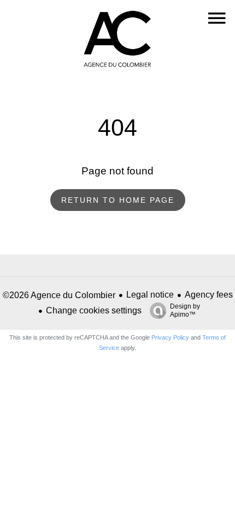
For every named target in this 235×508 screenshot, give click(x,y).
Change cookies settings (94, 310)
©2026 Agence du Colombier (59, 295)
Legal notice (150, 294)
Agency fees (209, 294)
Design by (185, 310)
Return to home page (117, 200)
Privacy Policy (170, 337)
